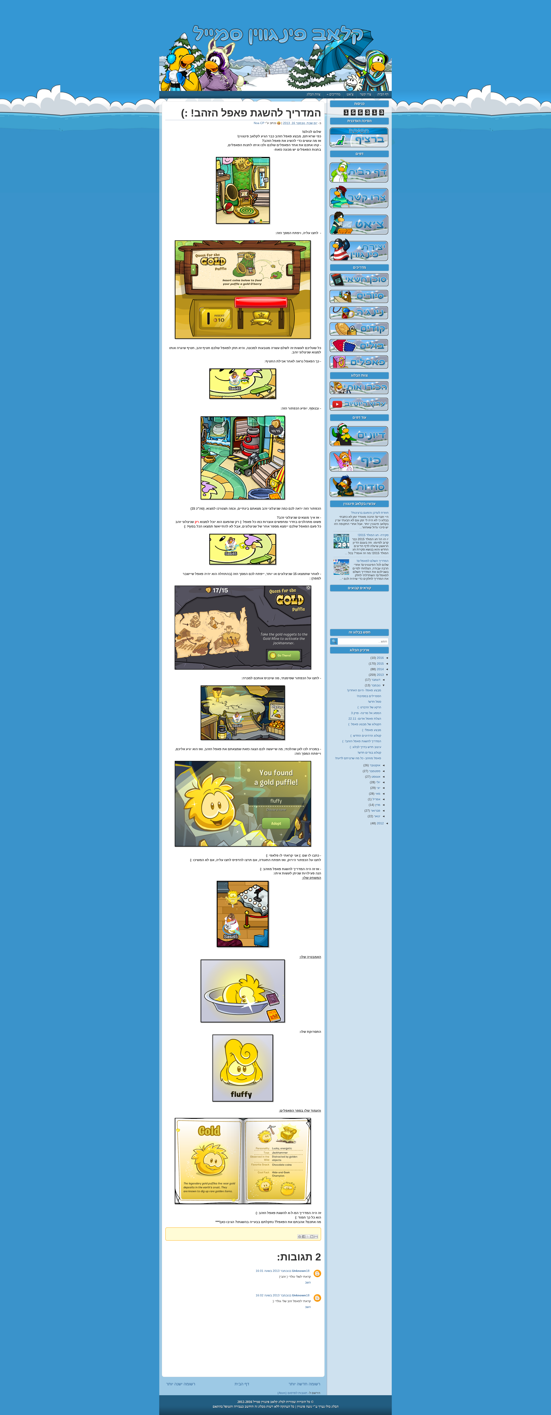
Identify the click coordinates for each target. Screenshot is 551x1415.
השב (308, 1282)
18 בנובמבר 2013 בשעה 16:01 (283, 1270)
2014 (380, 669)
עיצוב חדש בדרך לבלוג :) (365, 747)
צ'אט (350, 94)
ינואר (376, 816)
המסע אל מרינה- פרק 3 (366, 713)
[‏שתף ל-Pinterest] (299, 1236)
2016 (380, 657)
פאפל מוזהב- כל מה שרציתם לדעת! (358, 758)
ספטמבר (374, 771)
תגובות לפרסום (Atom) (292, 1393)
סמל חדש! (374, 701)
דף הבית (383, 94)
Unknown (299, 1270)
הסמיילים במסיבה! (369, 696)
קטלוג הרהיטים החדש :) (365, 735)
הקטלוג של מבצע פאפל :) (364, 724)
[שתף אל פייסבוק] (304, 1236)
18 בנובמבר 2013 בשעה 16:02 (283, 1295)
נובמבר (375, 685)
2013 (380, 674)
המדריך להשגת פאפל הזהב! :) (361, 741)
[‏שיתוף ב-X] (308, 1236)
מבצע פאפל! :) (371, 730)
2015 (380, 663)
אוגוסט (375, 776)
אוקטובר (374, 765)
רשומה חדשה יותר (304, 1384)
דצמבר (375, 679)
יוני (378, 788)
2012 (380, 823)
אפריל (376, 799)
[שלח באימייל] (316, 1236)
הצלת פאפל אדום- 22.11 (364, 718)
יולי (377, 782)
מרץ (377, 804)
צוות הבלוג (313, 94)
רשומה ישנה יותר (180, 1384)
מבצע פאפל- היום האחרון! (364, 690)
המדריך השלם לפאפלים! (372, 561)
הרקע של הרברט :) (369, 707)
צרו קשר (365, 94)
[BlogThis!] (312, 1236)
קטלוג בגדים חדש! (369, 752)
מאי (377, 793)
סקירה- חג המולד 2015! (373, 535)
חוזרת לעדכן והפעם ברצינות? (369, 512)
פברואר (375, 810)
